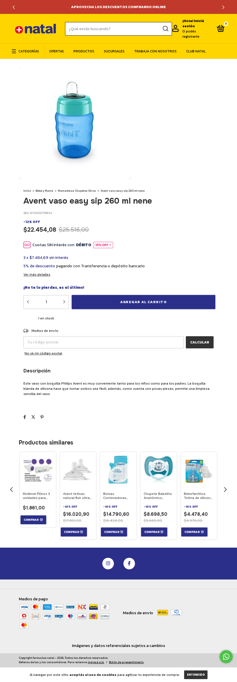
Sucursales (114, 51)
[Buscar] (165, 28)
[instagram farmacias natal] (108, 563)
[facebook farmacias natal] (129, 563)
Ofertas (56, 51)
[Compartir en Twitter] (33, 417)
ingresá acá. (96, 662)
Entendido (196, 674)
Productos (83, 51)
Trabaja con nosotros (155, 51)
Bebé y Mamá (44, 191)
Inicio (27, 191)
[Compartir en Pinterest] (42, 417)
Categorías (28, 51)
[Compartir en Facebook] (24, 417)
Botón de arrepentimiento (126, 662)
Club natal (196, 51)
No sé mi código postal (43, 353)
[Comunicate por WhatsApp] (226, 656)
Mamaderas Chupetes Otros (77, 191)
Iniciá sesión (193, 23)
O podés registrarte (190, 34)
